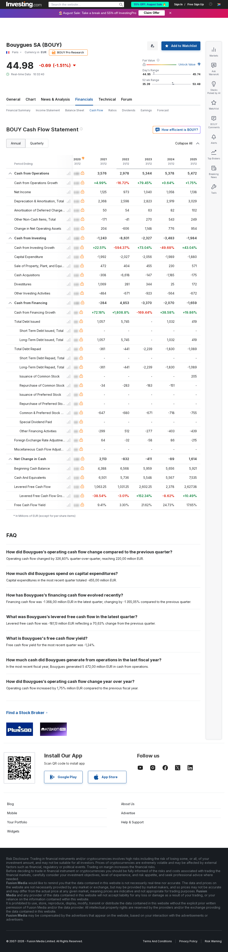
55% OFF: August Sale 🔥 (150, 4)
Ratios (112, 110)
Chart (31, 99)
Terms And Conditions (157, 941)
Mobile (12, 813)
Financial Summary (18, 110)
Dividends (128, 110)
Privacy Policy (188, 941)
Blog (10, 804)
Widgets (13, 831)
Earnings (146, 110)
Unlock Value (187, 64)
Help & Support (132, 822)
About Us (127, 804)
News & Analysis (55, 99)
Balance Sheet (74, 110)
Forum (126, 99)
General (13, 99)
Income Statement (48, 110)
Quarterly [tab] (37, 143)
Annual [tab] (16, 143)
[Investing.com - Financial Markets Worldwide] (23, 4)
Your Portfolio (17, 822)
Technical (107, 99)
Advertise (128, 813)
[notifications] (210, 4)
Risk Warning (213, 941)
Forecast (163, 110)
